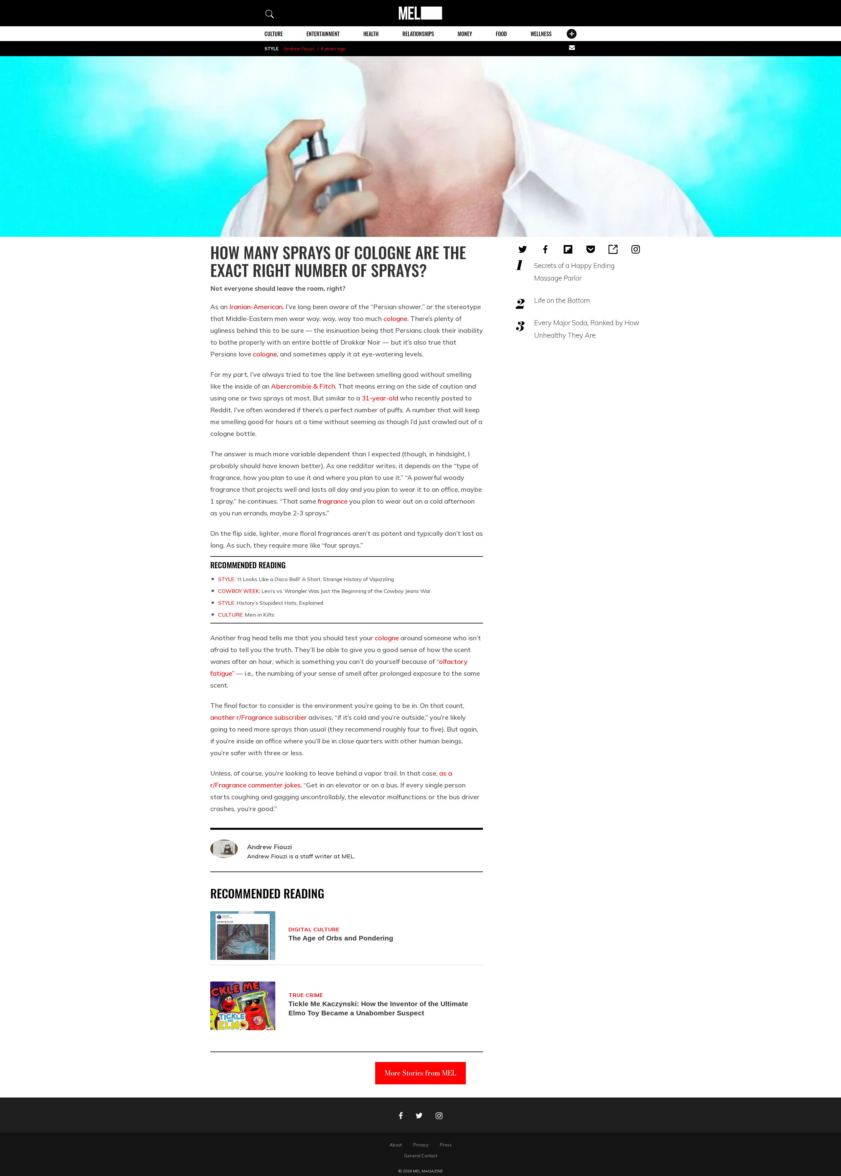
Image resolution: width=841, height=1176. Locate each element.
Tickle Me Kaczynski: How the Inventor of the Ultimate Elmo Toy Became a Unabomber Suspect (378, 1008)
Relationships (418, 34)
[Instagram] (635, 249)
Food (501, 34)
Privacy (420, 1144)
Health (370, 34)
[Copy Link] (613, 249)
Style (271, 49)
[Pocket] (590, 249)
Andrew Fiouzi (299, 49)
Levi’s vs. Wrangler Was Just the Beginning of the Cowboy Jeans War (324, 591)
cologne (395, 318)
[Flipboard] (568, 249)
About (396, 1144)
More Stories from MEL (420, 1073)
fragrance (333, 501)
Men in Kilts (246, 614)
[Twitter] (522, 249)
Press (446, 1144)
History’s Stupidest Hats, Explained (270, 602)
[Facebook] (545, 249)
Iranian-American (256, 307)
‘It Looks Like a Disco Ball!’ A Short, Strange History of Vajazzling (306, 579)
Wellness (541, 34)
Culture (273, 34)
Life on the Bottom (562, 300)
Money (465, 34)
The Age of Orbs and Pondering (340, 938)
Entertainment (323, 34)
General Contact (420, 1155)
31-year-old (380, 398)
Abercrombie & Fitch (303, 386)
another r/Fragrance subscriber (258, 717)
